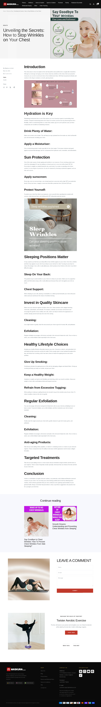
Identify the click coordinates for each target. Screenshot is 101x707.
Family (67, 2)
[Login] (93, 4)
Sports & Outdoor (51, 2)
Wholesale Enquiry (27, 5)
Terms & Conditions (45, 682)
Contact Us (43, 687)
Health (5, 25)
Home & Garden (40, 2)
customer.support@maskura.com (67, 687)
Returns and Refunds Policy (47, 679)
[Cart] (97, 4)
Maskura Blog (10, 11)
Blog (42, 673)
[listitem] (6, 87)
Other (35, 5)
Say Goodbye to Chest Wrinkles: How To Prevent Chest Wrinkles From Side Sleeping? (34, 542)
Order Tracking (43, 5)
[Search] (90, 4)
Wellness (30, 2)
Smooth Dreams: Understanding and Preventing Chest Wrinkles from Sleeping (64, 526)
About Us (43, 670)
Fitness (24, 2)
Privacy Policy (44, 676)
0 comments (8, 73)
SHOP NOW (71, 632)
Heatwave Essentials (76, 2)
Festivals (60, 2)
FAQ (42, 685)
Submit (75, 590)
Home (4, 11)
